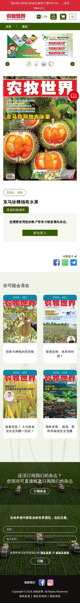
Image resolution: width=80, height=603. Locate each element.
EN (46, 16)
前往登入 (40, 233)
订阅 (40, 561)
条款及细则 (62, 552)
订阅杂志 (40, 491)
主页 (8, 26)
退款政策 (55, 596)
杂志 (25, 26)
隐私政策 (46, 552)
